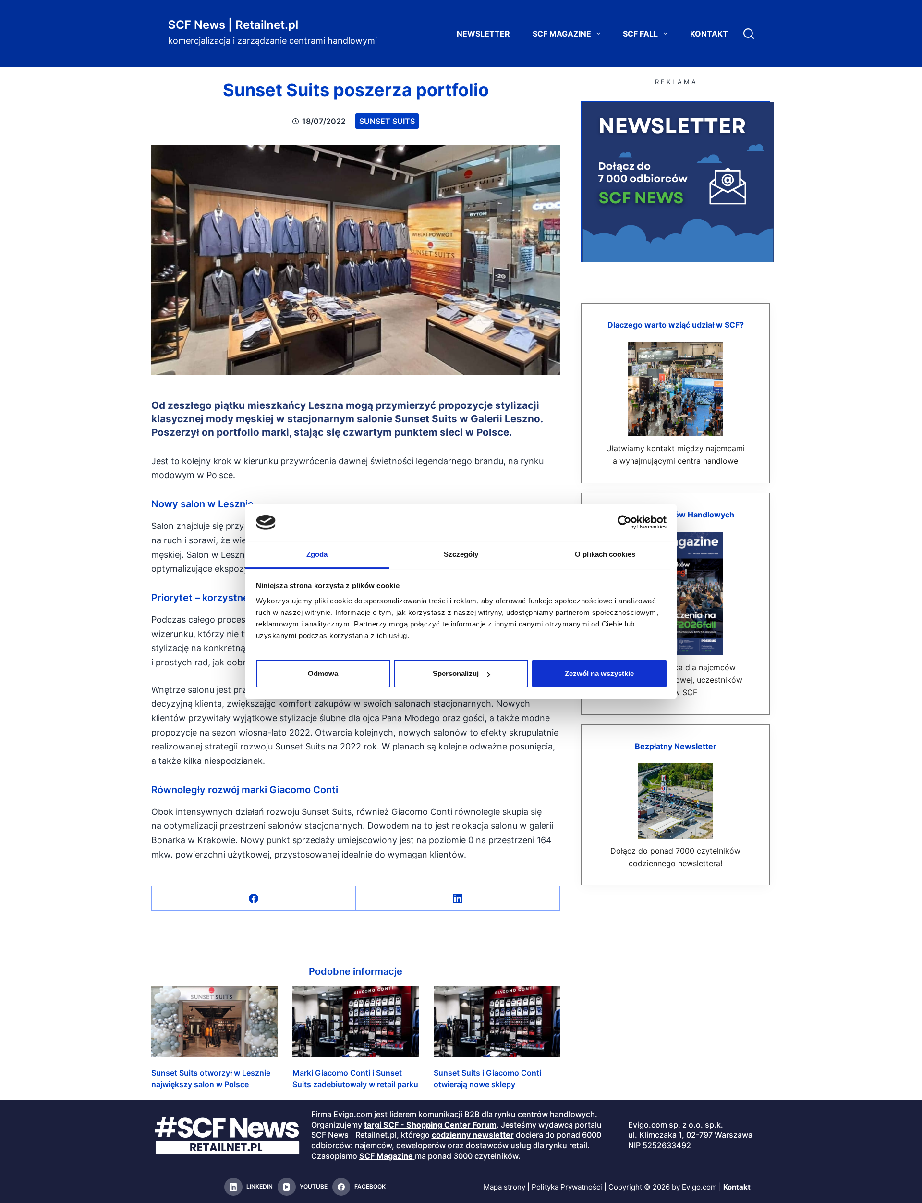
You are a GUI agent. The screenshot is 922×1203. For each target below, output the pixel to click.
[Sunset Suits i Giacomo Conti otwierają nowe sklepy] (497, 1021)
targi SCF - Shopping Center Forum (430, 1124)
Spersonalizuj (456, 673)
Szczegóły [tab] (461, 554)
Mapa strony (504, 1186)
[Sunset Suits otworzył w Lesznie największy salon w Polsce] (214, 1021)
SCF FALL (640, 33)
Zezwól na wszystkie (599, 673)
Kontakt (709, 33)
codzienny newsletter (473, 1135)
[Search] (748, 33)
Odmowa (323, 673)
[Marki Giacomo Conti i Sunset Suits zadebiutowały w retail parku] (355, 1021)
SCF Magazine (562, 33)
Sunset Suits (387, 121)
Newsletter (483, 33)
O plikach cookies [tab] (605, 554)
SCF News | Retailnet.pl (233, 25)
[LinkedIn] (458, 898)
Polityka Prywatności (567, 1186)
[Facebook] (254, 898)
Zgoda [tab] (317, 554)
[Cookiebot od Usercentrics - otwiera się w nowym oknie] (624, 522)
